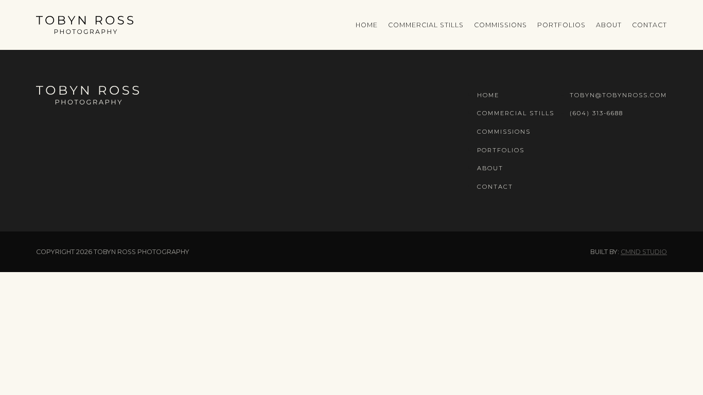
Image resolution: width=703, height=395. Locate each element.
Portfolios (561, 25)
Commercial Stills (426, 25)
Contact (649, 25)
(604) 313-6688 (596, 113)
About (609, 25)
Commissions (500, 25)
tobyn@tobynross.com (618, 95)
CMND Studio (644, 252)
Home (367, 25)
